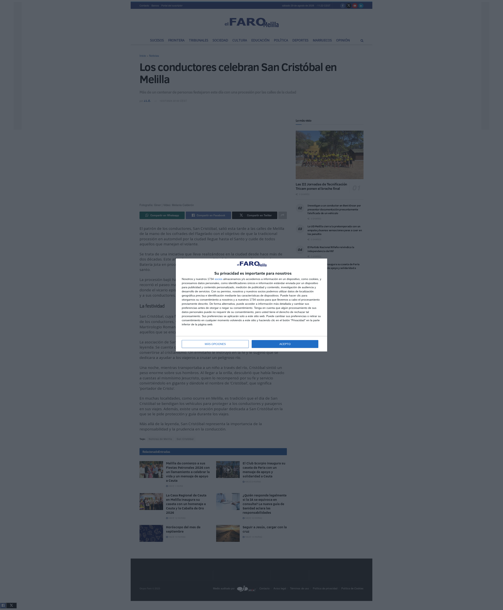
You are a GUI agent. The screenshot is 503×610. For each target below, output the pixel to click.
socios (218, 279)
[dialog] (251, 305)
